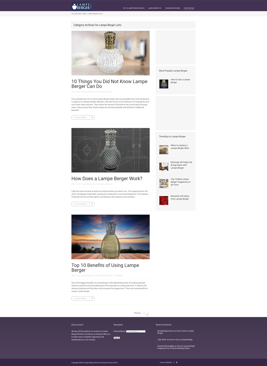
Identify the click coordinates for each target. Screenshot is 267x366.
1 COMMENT (118, 276)
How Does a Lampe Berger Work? (106, 178)
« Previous (137, 313)
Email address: (120, 331)
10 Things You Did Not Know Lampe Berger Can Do (109, 84)
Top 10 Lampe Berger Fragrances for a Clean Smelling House (176, 347)
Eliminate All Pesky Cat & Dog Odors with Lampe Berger (181, 165)
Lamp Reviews (189, 8)
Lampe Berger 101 (155, 8)
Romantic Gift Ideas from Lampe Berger (180, 197)
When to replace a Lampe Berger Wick (180, 146)
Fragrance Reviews (172, 8)
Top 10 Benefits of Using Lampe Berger (105, 267)
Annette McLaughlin (165, 346)
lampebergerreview (105, 92)
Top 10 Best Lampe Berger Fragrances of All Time (180, 182)
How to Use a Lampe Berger (180, 81)
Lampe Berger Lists (95, 14)
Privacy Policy (113, 363)
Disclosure (103, 363)
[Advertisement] (175, 47)
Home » (84, 14)
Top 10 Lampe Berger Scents (133, 8)
